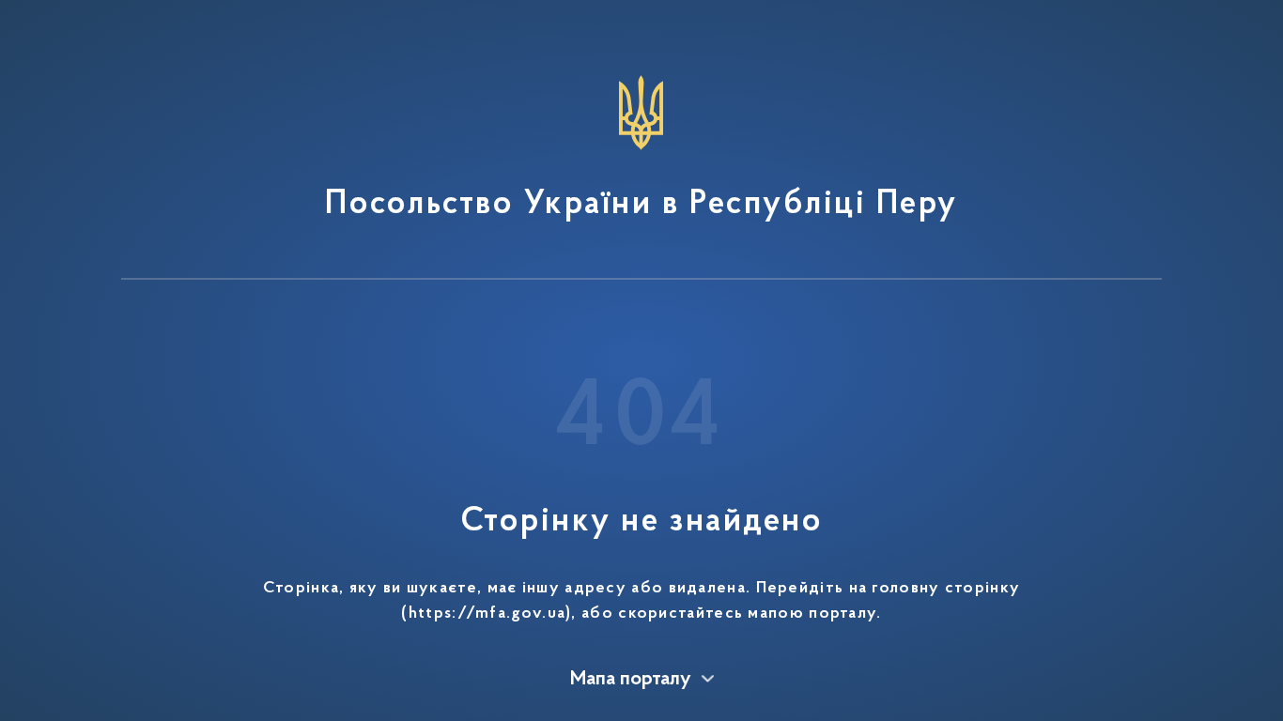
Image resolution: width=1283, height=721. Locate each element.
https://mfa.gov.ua (487, 614)
